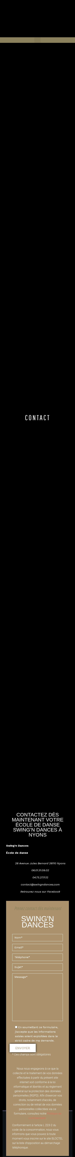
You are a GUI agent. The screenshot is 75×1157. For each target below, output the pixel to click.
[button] (37, 40)
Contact (37, 417)
